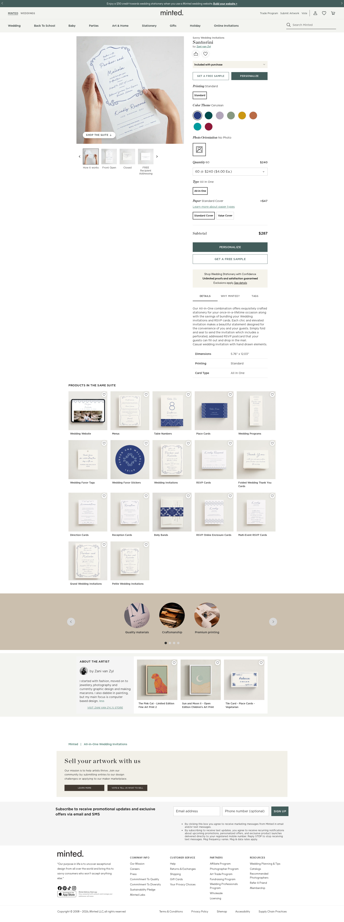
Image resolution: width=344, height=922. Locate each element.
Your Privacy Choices (182, 884)
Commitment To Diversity (145, 884)
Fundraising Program (223, 879)
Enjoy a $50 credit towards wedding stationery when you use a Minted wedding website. (160, 3)
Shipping (175, 874)
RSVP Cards (203, 482)
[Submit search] (288, 25)
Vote (304, 13)
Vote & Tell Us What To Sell (127, 788)
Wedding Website (80, 433)
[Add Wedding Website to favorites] (104, 394)
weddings (28, 13)
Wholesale (216, 893)
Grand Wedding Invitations (86, 583)
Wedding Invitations (166, 482)
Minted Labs (137, 895)
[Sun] (242, 115)
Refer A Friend (258, 883)
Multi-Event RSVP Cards (252, 534)
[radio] (200, 95)
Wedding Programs (249, 433)
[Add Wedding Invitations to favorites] (188, 443)
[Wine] (208, 126)
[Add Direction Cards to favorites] (104, 495)
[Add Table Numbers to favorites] (188, 394)
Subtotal (200, 233)
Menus (115, 433)
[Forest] (208, 115)
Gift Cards (176, 879)
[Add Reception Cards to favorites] (146, 495)
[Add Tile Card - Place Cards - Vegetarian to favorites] (261, 662)
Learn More (84, 788)
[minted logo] (172, 12)
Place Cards (203, 433)
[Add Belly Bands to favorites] (188, 495)
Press (133, 874)
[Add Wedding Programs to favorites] (272, 394)
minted (13, 13)
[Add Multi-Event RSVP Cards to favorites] (272, 495)
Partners (216, 857)
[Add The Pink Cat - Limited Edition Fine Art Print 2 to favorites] (174, 662)
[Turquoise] (197, 126)
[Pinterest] (64, 887)
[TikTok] (69, 887)
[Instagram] (74, 887)
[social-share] (196, 54)
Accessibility (242, 911)
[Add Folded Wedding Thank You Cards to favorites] (272, 443)
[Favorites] (324, 13)
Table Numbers (163, 433)
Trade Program (269, 13)
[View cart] (333, 13)
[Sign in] (315, 13)
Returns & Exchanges (183, 869)
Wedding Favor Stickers (126, 482)
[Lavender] (220, 115)
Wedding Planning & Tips (265, 863)
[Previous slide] (79, 156)
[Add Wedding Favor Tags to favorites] (104, 443)
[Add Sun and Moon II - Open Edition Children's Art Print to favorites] (217, 662)
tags (255, 296)
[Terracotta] (253, 115)
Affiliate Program (220, 863)
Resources (257, 857)
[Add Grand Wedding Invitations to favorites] (104, 544)
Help (173, 863)
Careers (135, 869)
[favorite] (205, 54)
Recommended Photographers (259, 875)
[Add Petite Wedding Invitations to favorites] (146, 544)
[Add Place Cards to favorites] (230, 394)
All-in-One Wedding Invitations (105, 744)
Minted (73, 744)
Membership (257, 888)
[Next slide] (157, 156)
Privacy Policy (199, 911)
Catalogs (255, 869)
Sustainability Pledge (142, 889)
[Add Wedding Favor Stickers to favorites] (146, 443)
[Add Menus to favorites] (146, 394)
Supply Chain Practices (273, 911)
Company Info (140, 857)
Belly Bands (161, 534)
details (205, 296)
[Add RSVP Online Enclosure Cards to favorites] (230, 495)
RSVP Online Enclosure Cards (213, 534)
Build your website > (225, 3)
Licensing (215, 898)
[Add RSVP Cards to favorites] (230, 443)
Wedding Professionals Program (224, 886)
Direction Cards (79, 534)
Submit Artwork (289, 13)
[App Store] (66, 895)
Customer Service (182, 857)
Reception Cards (122, 534)
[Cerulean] (197, 115)
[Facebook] (59, 887)
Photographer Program (224, 869)
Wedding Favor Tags (82, 482)
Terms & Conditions (171, 911)
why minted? (230, 296)
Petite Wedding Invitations (128, 583)
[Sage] (231, 115)
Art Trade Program (221, 874)
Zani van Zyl (203, 46)
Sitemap (222, 911)
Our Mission (137, 863)
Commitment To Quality (144, 879)
